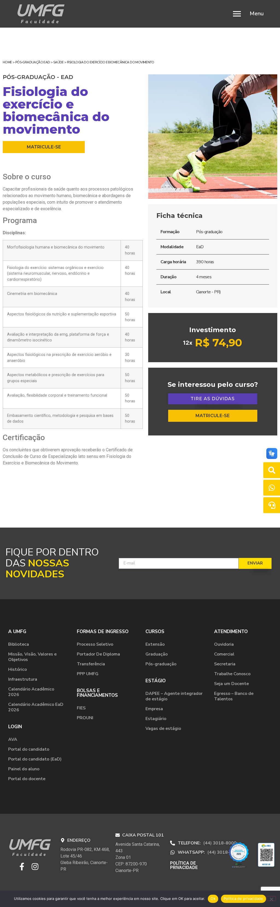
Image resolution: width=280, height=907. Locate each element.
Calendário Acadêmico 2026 (31, 692)
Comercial (224, 654)
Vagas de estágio (163, 728)
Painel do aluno (23, 769)
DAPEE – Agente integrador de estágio (174, 696)
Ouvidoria (224, 644)
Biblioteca (18, 644)
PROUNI (85, 718)
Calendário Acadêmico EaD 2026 (35, 707)
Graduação (156, 654)
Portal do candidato (28, 749)
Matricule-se (44, 147)
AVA (12, 739)
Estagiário (155, 719)
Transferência (91, 664)
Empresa (154, 709)
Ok (213, 898)
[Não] (271, 898)
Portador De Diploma (98, 654)
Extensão (155, 644)
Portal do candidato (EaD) (35, 759)
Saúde (58, 62)
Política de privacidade (243, 898)
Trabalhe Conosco (232, 674)
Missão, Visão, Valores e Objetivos (32, 657)
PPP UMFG (87, 674)
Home (7, 62)
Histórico (17, 669)
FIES (81, 708)
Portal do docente (26, 779)
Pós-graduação (160, 664)
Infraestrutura (22, 679)
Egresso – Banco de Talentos (233, 696)
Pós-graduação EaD (32, 62)
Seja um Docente (231, 684)
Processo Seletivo (95, 644)
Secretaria (224, 664)
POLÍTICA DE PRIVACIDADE (184, 865)
